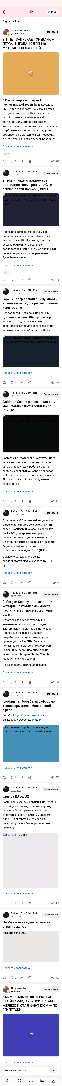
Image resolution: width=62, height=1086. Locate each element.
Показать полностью (16, 146)
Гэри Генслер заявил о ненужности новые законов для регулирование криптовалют (30, 303)
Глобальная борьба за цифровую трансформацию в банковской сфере (29, 705)
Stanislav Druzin (20, 30)
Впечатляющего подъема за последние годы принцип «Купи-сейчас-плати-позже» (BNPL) (28, 184)
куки (23, 1070)
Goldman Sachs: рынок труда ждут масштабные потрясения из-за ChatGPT (30, 406)
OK (53, 1070)
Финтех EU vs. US (16, 797)
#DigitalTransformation (27, 715)
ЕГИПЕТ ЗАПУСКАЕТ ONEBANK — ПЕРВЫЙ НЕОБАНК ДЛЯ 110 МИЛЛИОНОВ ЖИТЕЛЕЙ (28, 43)
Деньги (14, 33)
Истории (15, 991)
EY (39, 719)
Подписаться (51, 32)
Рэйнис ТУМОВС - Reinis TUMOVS (25, 171)
